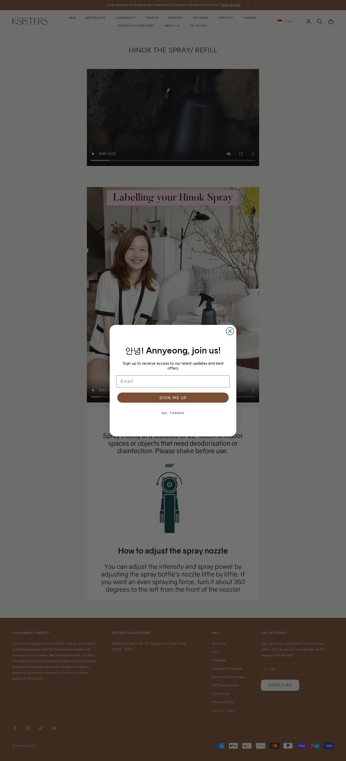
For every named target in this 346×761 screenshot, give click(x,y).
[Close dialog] (230, 331)
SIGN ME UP (173, 397)
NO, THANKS (173, 413)
